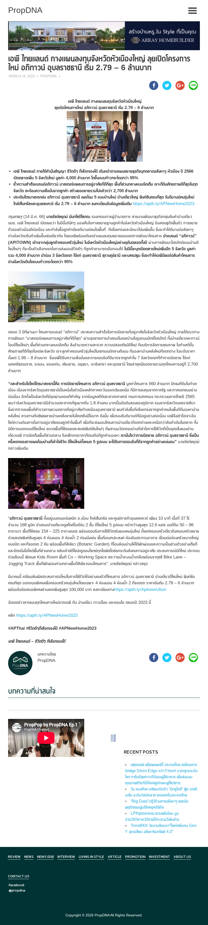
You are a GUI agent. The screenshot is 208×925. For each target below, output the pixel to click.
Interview (66, 856)
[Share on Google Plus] (180, 88)
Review (14, 856)
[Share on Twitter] (166, 88)
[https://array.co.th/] (104, 35)
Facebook (17, 885)
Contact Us (18, 876)
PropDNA (48, 76)
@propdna (17, 890)
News (28, 856)
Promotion (135, 856)
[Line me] (193, 88)
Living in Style (91, 856)
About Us (182, 856)
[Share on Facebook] (153, 88)
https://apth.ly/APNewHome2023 (163, 203)
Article (115, 856)
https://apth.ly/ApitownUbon (140, 589)
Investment (159, 856)
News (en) (45, 856)
